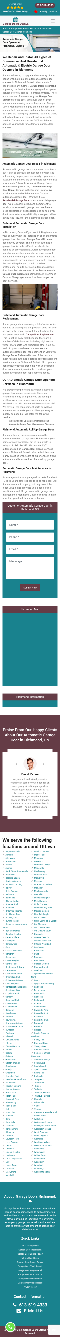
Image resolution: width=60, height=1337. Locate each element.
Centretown (11, 970)
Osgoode (38, 934)
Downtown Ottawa (14, 1023)
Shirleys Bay (40, 1046)
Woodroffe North (42, 1171)
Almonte (9, 854)
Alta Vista (10, 858)
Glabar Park (11, 1059)
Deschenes (11, 1013)
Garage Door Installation (30, 1249)
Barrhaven (10, 874)
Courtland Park (12, 1000)
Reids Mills (39, 993)
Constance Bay (13, 990)
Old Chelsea (40, 924)
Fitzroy (9, 1043)
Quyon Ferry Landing (44, 983)
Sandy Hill (39, 1039)
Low (8, 1161)
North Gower (40, 917)
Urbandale (39, 1102)
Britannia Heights (14, 910)
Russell (37, 1029)
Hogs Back (11, 1105)
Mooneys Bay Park (43, 907)
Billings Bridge (12, 901)
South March (40, 1066)
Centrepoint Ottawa (15, 967)
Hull (7, 1109)
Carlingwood (11, 944)
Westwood (39, 1148)
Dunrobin (10, 1029)
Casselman (11, 957)
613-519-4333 (45, 5)
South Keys (39, 1062)
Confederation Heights (16, 986)
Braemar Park (12, 904)
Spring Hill (39, 1072)
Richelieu (38, 996)
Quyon (37, 980)
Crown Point (11, 1003)
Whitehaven (39, 1152)
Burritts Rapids (13, 920)
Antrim (9, 864)
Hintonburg (11, 1102)
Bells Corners (12, 891)
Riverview (38, 1016)
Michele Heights (42, 897)
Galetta (9, 1053)
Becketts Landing (14, 884)
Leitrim (9, 1145)
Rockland (38, 1023)
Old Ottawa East (42, 927)
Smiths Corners (41, 1049)
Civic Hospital (12, 983)
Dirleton (9, 1016)
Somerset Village (42, 1059)
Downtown (11, 1019)
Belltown (10, 894)
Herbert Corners (13, 1089)
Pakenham (39, 950)
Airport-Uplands (13, 851)
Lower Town (11, 1165)
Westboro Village (42, 1142)
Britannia (10, 907)
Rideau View (40, 1006)
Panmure (38, 957)
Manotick (38, 858)
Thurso (37, 1086)
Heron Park (11, 1095)
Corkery (9, 996)
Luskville (10, 1168)
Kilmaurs (10, 1132)
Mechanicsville (41, 891)
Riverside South (41, 1013)
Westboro (38, 1138)
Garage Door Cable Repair (30, 1282)
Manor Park (39, 854)
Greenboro (10, 1072)
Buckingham (11, 917)
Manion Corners (41, 851)
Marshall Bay (40, 874)
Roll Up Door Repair (30, 1258)
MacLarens (11, 1171)
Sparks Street (40, 1069)
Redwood (38, 986)
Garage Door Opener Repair (30, 1262)
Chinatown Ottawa (14, 980)
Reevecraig (39, 990)
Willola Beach (40, 1155)
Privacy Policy (30, 1286)
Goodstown (11, 1066)
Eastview (10, 1033)
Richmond (39, 1000)
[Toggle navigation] (52, 21)
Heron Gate (11, 1092)
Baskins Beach (13, 877)
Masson (38, 881)
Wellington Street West (45, 1125)
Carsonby (10, 953)
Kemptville (10, 1122)
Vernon (37, 1109)
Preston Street (41, 967)
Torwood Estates (42, 1092)
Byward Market (13, 930)
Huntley (9, 1115)
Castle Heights (13, 960)
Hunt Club (10, 1112)
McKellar (38, 887)
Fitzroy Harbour (13, 1046)
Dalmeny (10, 1010)
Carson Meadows (14, 950)
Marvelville (39, 877)
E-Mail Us (34, 1311)
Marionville (39, 868)
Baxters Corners (13, 881)
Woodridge (39, 1168)
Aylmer (9, 868)
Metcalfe (38, 894)
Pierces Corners (41, 963)
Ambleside (11, 861)
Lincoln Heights (13, 1152)
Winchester (39, 1158)
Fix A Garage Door (30, 1245)
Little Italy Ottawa (14, 1158)
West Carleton (41, 1132)
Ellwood (9, 1036)
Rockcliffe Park (41, 1019)
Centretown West (14, 973)
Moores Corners (41, 910)
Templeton (39, 1079)
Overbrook (39, 947)
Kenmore (10, 1125)
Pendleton (39, 960)
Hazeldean (11, 1082)
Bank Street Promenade (17, 871)
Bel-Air (9, 887)
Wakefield (38, 1119)
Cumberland (11, 1006)
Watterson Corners (43, 1122)
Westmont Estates (43, 1145)
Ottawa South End (42, 940)
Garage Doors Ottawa (35, 1330)
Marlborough (40, 871)
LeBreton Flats (12, 1138)
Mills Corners (40, 901)
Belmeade (10, 897)
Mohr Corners (40, 904)
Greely (9, 1069)
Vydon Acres (40, 1115)
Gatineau (10, 1056)
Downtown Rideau (14, 1026)
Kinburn (9, 1135)
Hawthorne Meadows (16, 1079)
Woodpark (39, 1165)
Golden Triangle (13, 1062)
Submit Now (30, 587)
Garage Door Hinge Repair (30, 1270)
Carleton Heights (13, 934)
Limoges (10, 1148)
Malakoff (10, 1175)
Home (5, 28)
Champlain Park (13, 977)
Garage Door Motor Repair (30, 1274)
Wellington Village (42, 1128)
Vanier (37, 1105)
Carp (8, 947)
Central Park (11, 963)
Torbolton (38, 1089)
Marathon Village (42, 864)
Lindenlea (10, 1155)
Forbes (9, 1049)
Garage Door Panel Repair (30, 1278)
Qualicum (38, 970)
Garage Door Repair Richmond (25, 28)
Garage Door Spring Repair (30, 1253)
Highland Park (12, 1099)
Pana (36, 953)
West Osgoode (41, 1135)
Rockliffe (38, 1026)
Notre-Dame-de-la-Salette (46, 920)
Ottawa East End (42, 937)
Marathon (38, 861)
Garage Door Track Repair (30, 1266)
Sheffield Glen (41, 1043)
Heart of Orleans (13, 1086)
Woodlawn (39, 1161)
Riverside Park (41, 1010)
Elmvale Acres (12, 1039)
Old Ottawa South (42, 930)
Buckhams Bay (13, 914)
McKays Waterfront (43, 884)
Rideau (37, 1003)
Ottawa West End (42, 944)
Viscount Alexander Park (45, 1112)
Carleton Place (12, 937)
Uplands (38, 1099)
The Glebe (39, 1082)
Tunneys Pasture (42, 1095)
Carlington (10, 940)
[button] (20, 764)
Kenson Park (12, 1128)
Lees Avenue (12, 1142)
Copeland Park (12, 993)
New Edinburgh (41, 914)
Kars (8, 1119)
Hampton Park (12, 1076)
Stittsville (38, 1076)
